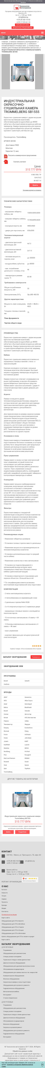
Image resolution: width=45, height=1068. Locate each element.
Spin (5, 768)
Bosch (6, 681)
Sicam (27, 761)
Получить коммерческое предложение (22, 155)
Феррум (27, 724)
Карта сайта (6, 918)
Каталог (4, 889)
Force (5, 734)
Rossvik (6, 761)
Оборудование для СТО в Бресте (12, 921)
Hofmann (28, 734)
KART (26, 741)
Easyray (6, 728)
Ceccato (27, 711)
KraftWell (7, 745)
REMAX (27, 758)
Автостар (28, 714)
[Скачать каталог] (6, 162)
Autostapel (28, 704)
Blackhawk (28, 707)
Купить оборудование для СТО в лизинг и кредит (18, 936)
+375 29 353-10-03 (23, 20)
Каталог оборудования (14, 657)
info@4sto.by (23, 17)
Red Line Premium (9, 758)
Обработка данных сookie (22, 1051)
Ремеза (6, 721)
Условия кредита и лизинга (32, 190)
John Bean (28, 738)
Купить (35, 185)
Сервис (4, 899)
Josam (6, 741)
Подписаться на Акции (9, 914)
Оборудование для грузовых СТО (14, 44)
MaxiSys (6, 748)
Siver (5, 765)
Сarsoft (27, 681)
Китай (6, 717)
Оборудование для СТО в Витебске (13, 924)
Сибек (27, 721)
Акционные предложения (22, 27)
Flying (26, 731)
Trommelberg (21, 137)
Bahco (6, 707)
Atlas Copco (29, 700)
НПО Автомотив (30, 717)
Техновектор (8, 724)
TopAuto (27, 768)
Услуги (4, 896)
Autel (5, 704)
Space (27, 765)
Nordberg (7, 751)
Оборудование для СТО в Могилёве (13, 933)
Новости (5, 893)
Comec (6, 714)
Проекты (5, 902)
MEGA (27, 748)
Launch (27, 745)
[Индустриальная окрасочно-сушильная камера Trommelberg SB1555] (22, 71)
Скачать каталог (19, 162)
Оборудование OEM (13, 666)
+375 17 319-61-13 (23, 22)
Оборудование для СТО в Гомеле (13, 927)
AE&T (5, 697)
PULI (5, 755)
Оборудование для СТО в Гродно (13, 930)
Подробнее (22, 832)
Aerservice (28, 697)
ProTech (27, 751)
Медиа (4, 908)
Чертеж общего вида (13, 323)
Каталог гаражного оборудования (23, 42)
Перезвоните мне (22, 25)
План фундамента (11, 318)
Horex (6, 738)
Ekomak (6, 731)
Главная (5, 42)
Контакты (5, 911)
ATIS (5, 700)
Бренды (4, 905)
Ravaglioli (28, 755)
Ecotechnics (28, 728)
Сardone (6, 684)
